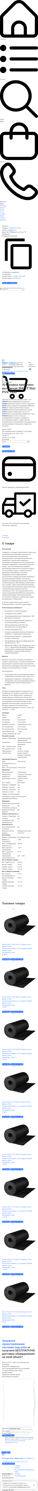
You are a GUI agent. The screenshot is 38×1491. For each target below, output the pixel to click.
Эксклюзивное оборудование (24, 1470)
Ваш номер (5, 1431)
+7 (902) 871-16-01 (14, 228)
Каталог (2, 208)
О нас (2, 212)
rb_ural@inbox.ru (11, 230)
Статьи (2, 218)
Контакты (3, 220)
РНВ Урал (3, 206)
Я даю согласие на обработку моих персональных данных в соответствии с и (19, 1439)
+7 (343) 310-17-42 (18, 276)
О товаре (5, 535)
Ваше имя (5, 1428)
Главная (17, 1465)
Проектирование (20, 1476)
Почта (4, 1433)
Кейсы (2, 216)
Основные (5, 537)
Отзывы (2, 214)
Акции (2, 210)
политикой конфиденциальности (20, 1487)
